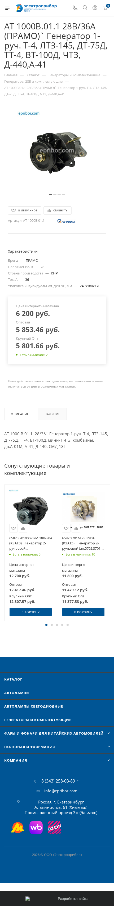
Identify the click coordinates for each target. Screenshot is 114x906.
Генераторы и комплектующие (37, 719)
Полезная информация (29, 746)
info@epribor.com (60, 790)
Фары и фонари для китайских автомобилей (54, 733)
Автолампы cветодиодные (33, 706)
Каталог (13, 679)
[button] (46, 625)
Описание (20, 414)
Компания (15, 760)
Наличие (52, 414)
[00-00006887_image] (57, 150)
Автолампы (17, 692)
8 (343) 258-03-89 (58, 781)
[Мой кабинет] (95, 8)
